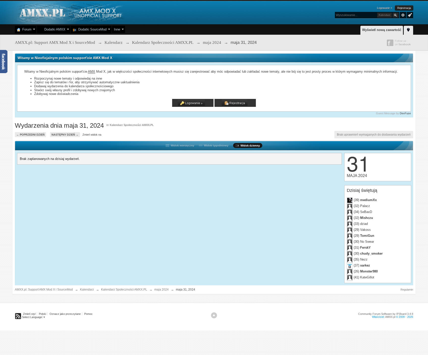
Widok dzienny (249, 145)
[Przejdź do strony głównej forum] (70, 12)
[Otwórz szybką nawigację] (408, 29)
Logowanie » (384, 7)
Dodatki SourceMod (91, 29)
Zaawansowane (403, 15)
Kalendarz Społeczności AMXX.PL (132, 124)
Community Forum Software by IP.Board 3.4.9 (385, 313)
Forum (25, 29)
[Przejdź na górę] (214, 315)
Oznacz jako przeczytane (65, 313)
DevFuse (405, 113)
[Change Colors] (409, 14)
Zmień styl (29, 313)
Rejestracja (404, 7)
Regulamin (407, 289)
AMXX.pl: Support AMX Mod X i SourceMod (44, 289)
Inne (117, 29)
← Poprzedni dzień (30, 134)
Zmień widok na (91, 134)
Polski (42, 313)
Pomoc (88, 313)
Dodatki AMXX (53, 29)
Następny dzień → (65, 134)
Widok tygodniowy (215, 145)
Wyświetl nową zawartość (381, 30)
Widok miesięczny (181, 145)
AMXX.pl (390, 316)
